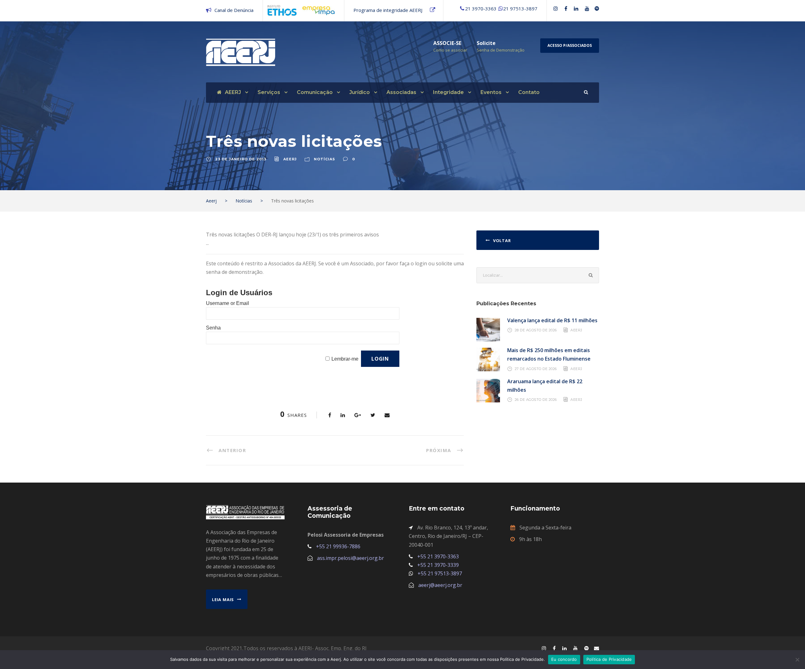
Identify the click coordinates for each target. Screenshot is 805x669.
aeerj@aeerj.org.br (440, 585)
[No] (797, 659)
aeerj (290, 159)
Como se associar (450, 50)
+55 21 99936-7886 (338, 546)
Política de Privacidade (609, 659)
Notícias (324, 159)
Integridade (448, 92)
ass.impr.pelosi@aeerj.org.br (350, 558)
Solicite (486, 43)
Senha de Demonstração (501, 50)
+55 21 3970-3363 (438, 556)
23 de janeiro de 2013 (240, 159)
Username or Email (227, 303)
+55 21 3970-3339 (438, 564)
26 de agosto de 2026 (536, 399)
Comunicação (315, 92)
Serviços (269, 92)
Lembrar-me (344, 359)
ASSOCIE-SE (447, 43)
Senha (213, 327)
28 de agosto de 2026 (536, 330)
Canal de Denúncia (233, 10)
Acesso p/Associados (569, 45)
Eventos (491, 92)
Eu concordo (564, 659)
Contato (529, 92)
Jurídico (359, 92)
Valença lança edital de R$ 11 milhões (552, 320)
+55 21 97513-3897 (440, 573)
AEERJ (233, 92)
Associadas (401, 92)
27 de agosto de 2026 (536, 368)
